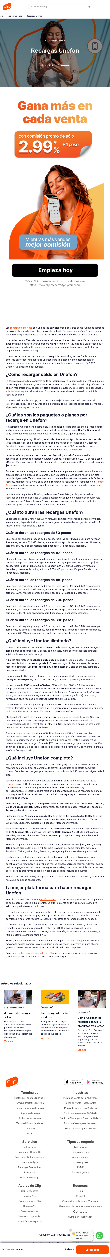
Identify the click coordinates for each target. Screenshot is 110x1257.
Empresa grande (80, 1172)
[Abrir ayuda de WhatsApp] (99, 1235)
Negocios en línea (80, 1152)
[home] (8, 6)
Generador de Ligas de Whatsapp (80, 1201)
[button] (103, 6)
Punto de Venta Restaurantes (80, 1102)
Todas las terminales (30, 1118)
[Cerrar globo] (70, 1230)
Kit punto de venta (30, 1113)
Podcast (80, 1196)
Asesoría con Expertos (29, 1221)
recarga (10, 784)
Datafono (30, 1128)
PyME (80, 1167)
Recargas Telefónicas (29, 1167)
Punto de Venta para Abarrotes (80, 1097)
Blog (80, 1191)
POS (29, 1133)
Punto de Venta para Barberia (80, 1108)
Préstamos (30, 1172)
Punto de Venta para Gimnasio (80, 1123)
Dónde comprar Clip (30, 1201)
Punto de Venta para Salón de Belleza (80, 1118)
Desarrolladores (29, 1211)
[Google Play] (95, 1082)
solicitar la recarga (16, 391)
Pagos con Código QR (30, 1152)
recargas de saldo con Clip (39, 953)
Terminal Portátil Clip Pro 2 (29, 1102)
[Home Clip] (12, 1082)
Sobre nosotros (29, 1191)
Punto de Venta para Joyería (80, 1128)
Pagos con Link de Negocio (30, 1157)
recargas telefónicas (21, 327)
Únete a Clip (29, 1206)
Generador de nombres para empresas (80, 1206)
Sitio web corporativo (29, 1216)
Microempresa (80, 1162)
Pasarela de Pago (29, 1177)
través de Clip (47, 899)
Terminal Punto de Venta (29, 1123)
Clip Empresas (80, 1147)
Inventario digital (30, 1162)
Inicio (2, 16)
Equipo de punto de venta (30, 1108)
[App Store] (73, 1082)
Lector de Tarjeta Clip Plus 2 (29, 1097)
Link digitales (30, 1147)
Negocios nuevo (80, 1157)
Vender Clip (29, 1196)
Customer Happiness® (80, 1216)
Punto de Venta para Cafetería (80, 1113)
